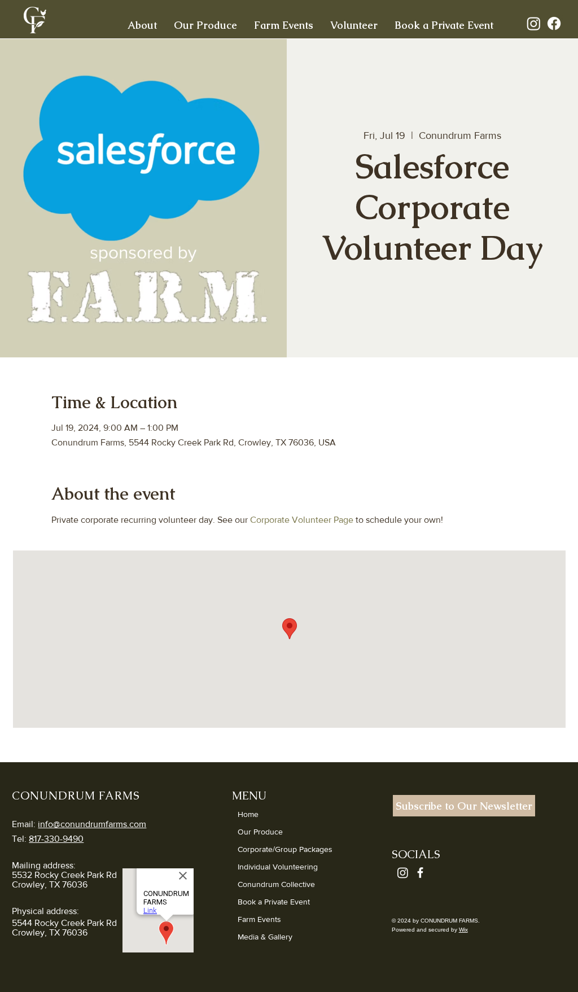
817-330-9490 (56, 839)
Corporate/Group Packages (285, 849)
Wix (463, 930)
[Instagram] (533, 23)
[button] (142, 24)
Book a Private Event (274, 901)
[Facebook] (554, 23)
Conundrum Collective (276, 884)
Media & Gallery (265, 936)
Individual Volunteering (278, 866)
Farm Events (259, 919)
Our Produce (260, 831)
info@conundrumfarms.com (92, 824)
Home (248, 814)
